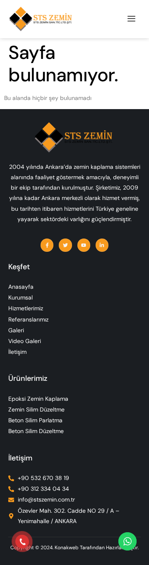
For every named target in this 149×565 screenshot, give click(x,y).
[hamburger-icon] (131, 19)
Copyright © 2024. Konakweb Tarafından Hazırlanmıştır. (74, 547)
